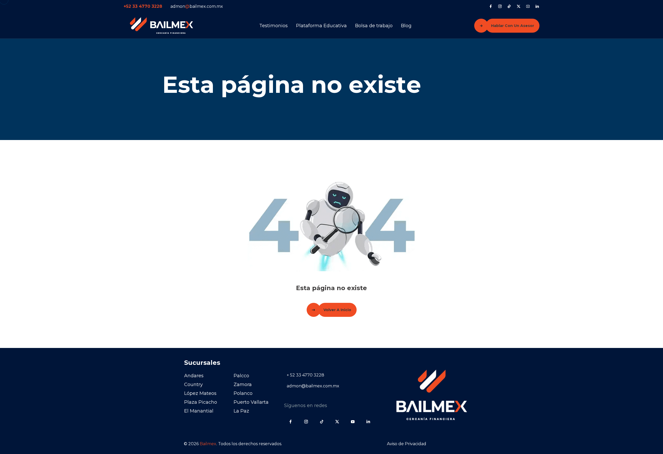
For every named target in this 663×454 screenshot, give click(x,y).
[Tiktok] (509, 6)
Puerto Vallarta (251, 402)
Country (193, 384)
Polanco (243, 393)
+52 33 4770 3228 (143, 6)
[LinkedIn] (537, 6)
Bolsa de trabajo (374, 26)
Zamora (243, 384)
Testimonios (273, 26)
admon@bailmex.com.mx (313, 385)
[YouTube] (528, 6)
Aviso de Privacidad (406, 443)
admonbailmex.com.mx (196, 6)
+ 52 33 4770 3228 (305, 375)
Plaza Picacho (200, 402)
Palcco (241, 376)
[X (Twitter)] (518, 6)
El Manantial (198, 411)
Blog (406, 26)
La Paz (241, 411)
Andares (194, 376)
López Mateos (200, 393)
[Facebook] (490, 6)
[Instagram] (500, 6)
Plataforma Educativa (321, 26)
